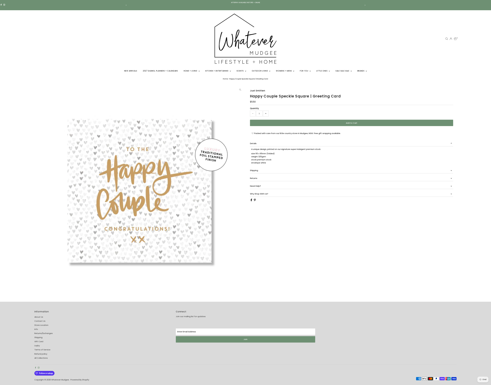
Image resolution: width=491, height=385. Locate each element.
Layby (37, 345)
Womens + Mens (284, 71)
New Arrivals (130, 71)
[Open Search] (446, 39)
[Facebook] (1, 5)
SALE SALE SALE (343, 71)
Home (225, 79)
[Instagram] (4, 5)
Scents (240, 71)
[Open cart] (455, 39)
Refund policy (40, 354)
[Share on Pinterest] (255, 200)
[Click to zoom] (240, 90)
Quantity (254, 108)
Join (245, 339)
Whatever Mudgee (60, 379)
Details (253, 143)
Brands (361, 71)
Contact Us (39, 321)
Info (36, 329)
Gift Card (38, 341)
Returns (253, 178)
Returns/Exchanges (43, 333)
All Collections (41, 358)
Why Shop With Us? (259, 193)
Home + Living (191, 71)
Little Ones (322, 71)
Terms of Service (42, 349)
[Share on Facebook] (252, 200)
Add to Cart (351, 123)
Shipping (254, 170)
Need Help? (255, 186)
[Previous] (126, 5)
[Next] (365, 5)
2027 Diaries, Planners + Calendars (160, 71)
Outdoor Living (260, 71)
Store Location (41, 325)
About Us (38, 317)
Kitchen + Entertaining (217, 71)
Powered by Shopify (79, 379)
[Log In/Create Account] (451, 39)
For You (304, 71)
